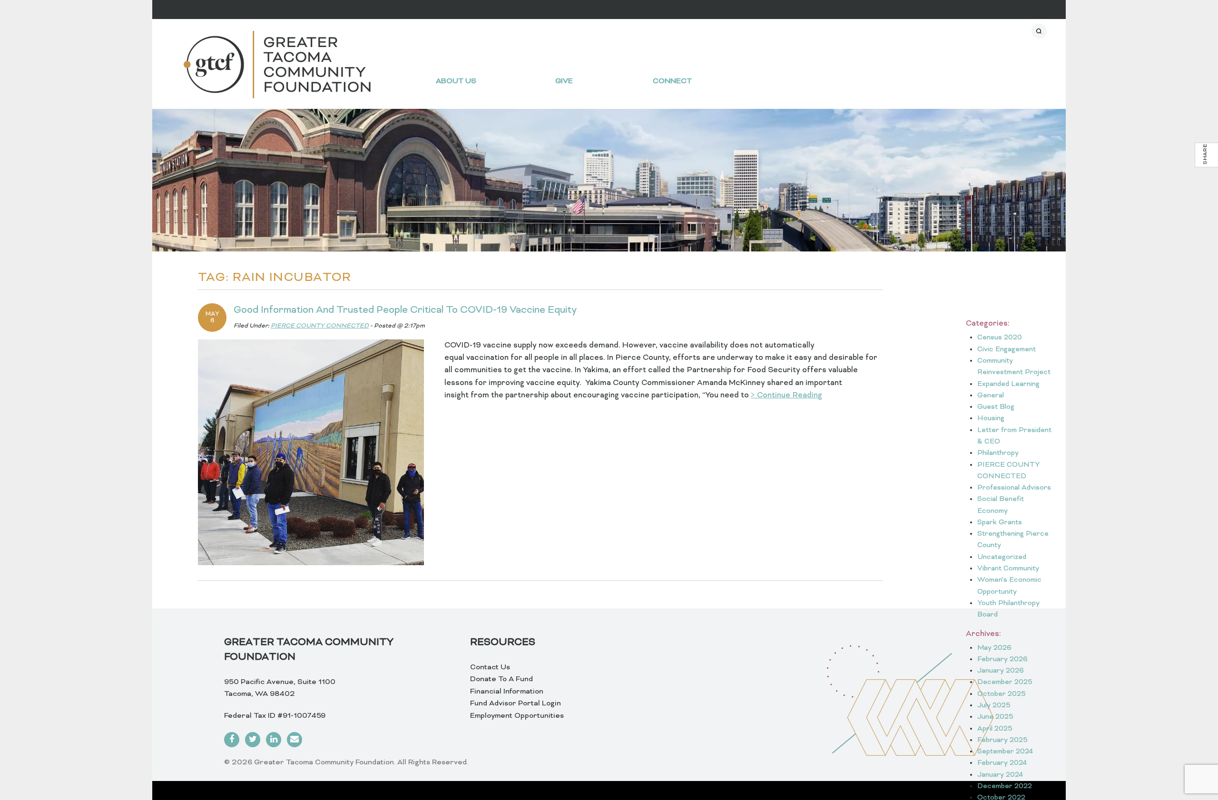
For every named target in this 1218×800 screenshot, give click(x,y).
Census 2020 (999, 337)
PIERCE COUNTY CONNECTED (320, 326)
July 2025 (994, 705)
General (990, 395)
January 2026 (1000, 670)
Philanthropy (998, 453)
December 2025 (1004, 682)
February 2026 (1002, 659)
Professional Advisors (1014, 487)
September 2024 (1005, 751)
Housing (990, 418)
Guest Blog (995, 407)
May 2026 (994, 648)
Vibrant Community (1008, 568)
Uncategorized (1001, 557)
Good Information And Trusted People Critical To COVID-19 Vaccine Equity (405, 310)
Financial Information (506, 691)
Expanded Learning (1008, 384)
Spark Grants (999, 522)
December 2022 (1004, 786)
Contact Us (490, 667)
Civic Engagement (1006, 349)
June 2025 (995, 717)
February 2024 (1002, 763)
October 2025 (1001, 694)
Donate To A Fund (501, 679)
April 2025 (994, 728)
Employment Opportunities (517, 716)
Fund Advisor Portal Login (515, 703)
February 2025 (1002, 740)
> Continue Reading (786, 395)
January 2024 (1000, 775)
